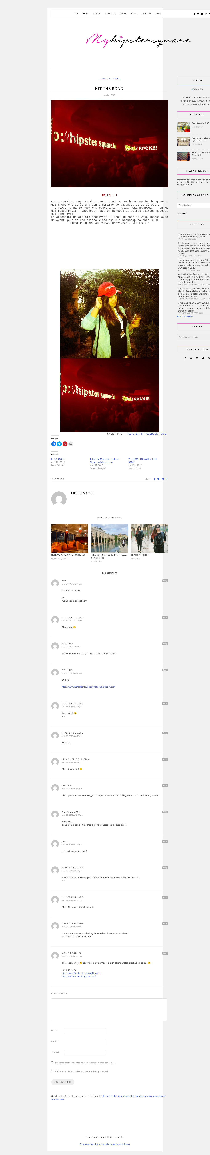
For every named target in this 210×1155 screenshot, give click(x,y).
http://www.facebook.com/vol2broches (81, 973)
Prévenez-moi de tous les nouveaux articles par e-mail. (81, 1071)
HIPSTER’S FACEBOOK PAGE (147, 433)
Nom (54, 1030)
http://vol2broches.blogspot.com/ (79, 976)
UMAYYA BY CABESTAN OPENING (68, 555)
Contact (147, 14)
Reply (165, 581)
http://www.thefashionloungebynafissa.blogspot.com (88, 686)
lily (64, 841)
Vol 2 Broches (72, 953)
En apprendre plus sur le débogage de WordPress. (105, 1144)
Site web (55, 1052)
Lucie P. (67, 785)
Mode (86, 14)
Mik (64, 580)
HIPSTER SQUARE (82, 492)
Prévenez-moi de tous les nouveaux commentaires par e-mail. (85, 1062)
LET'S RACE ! (57, 459)
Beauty (97, 14)
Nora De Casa (71, 812)
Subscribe (182, 213)
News (158, 14)
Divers (134, 14)
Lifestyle (110, 14)
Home (75, 14)
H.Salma (67, 643)
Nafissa (67, 670)
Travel (123, 14)
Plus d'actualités (185, 316)
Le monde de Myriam (76, 759)
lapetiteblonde (72, 923)
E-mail (55, 1041)
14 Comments (57, 478)
